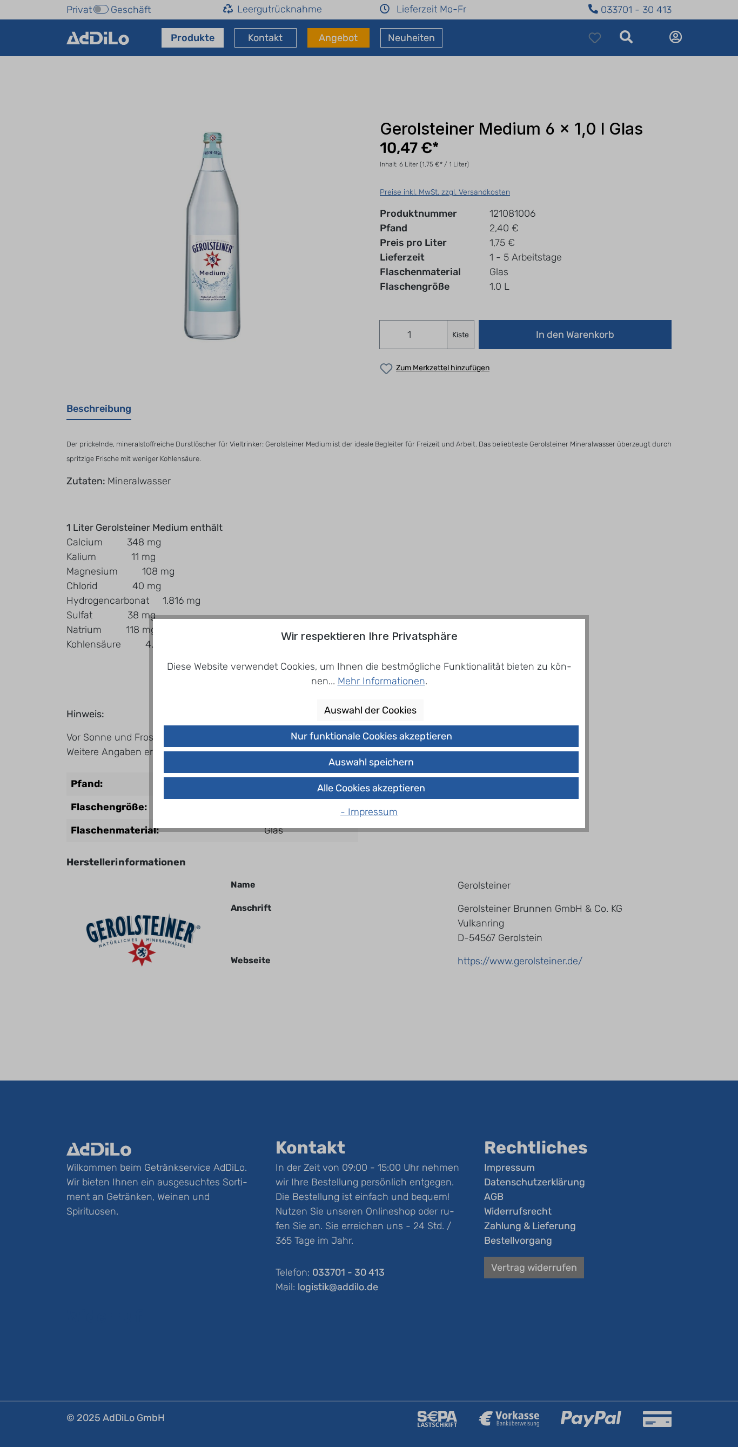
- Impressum (369, 812)
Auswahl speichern (371, 762)
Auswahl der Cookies (370, 710)
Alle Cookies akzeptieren (371, 788)
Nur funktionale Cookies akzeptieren (371, 736)
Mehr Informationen (381, 681)
